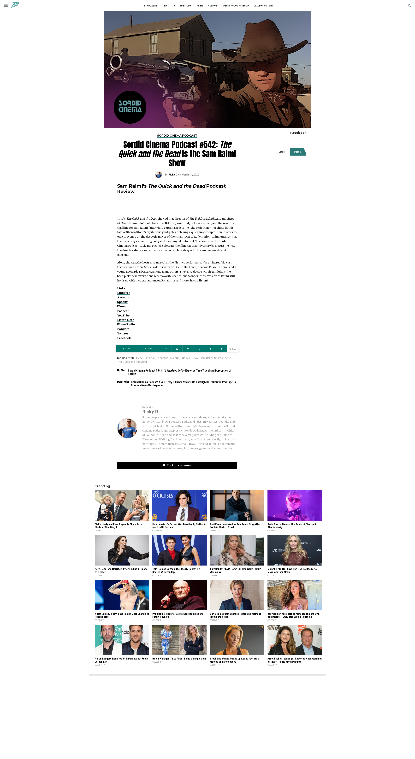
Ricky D (172, 174)
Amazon (123, 297)
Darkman (214, 218)
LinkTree (123, 293)
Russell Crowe (190, 358)
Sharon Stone (222, 358)
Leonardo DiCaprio (167, 358)
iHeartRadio (126, 324)
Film (164, 5)
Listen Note (125, 320)
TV (173, 5)
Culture (212, 5)
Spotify (122, 302)
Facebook (124, 338)
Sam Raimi (206, 358)
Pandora (123, 329)
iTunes (122, 306)
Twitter (122, 333)
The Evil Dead (198, 218)
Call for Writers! (263, 5)
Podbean (123, 311)
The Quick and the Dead (132, 362)
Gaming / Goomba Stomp (235, 5)
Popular (298, 152)
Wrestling (186, 5)
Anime (200, 5)
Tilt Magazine (149, 5)
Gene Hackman (145, 358)
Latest (282, 152)
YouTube (123, 315)
